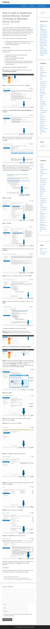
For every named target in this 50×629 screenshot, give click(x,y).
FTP (41, 79)
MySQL (41, 95)
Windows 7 (42, 123)
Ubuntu (42, 108)
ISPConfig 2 (43, 83)
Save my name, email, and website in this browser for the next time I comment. (18, 615)
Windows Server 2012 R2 (13, 576)
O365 (41, 97)
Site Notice (24, 6)
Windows (6, 576)
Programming (43, 105)
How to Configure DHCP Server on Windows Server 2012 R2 (16, 577)
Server (41, 106)
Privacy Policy (32, 6)
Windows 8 (42, 125)
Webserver (42, 116)
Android (42, 66)
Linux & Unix (43, 87)
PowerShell (42, 103)
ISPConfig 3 (43, 85)
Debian (41, 74)
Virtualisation (43, 112)
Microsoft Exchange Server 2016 (43, 92)
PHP (41, 99)
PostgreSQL (43, 101)
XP (40, 133)
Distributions (43, 76)
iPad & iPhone (43, 81)
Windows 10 (43, 119)
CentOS (42, 70)
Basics (41, 68)
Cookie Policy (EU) (41, 6)
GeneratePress (31, 627)
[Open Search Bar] (48, 6)
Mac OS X (42, 89)
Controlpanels (43, 72)
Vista (41, 114)
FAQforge (6, 2)
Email (41, 78)
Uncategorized (43, 110)
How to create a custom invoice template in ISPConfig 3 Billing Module (18, 579)
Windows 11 (43, 121)
